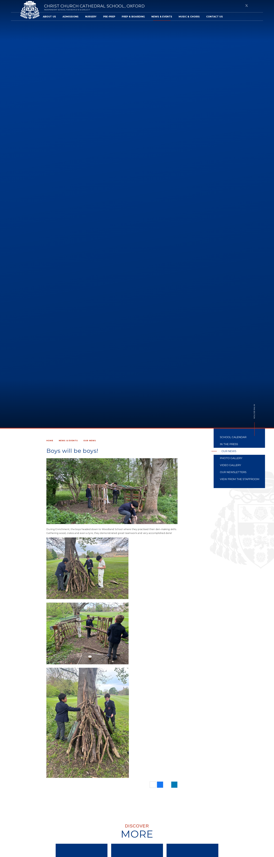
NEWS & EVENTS (68, 440)
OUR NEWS (89, 440)
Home (49, 440)
